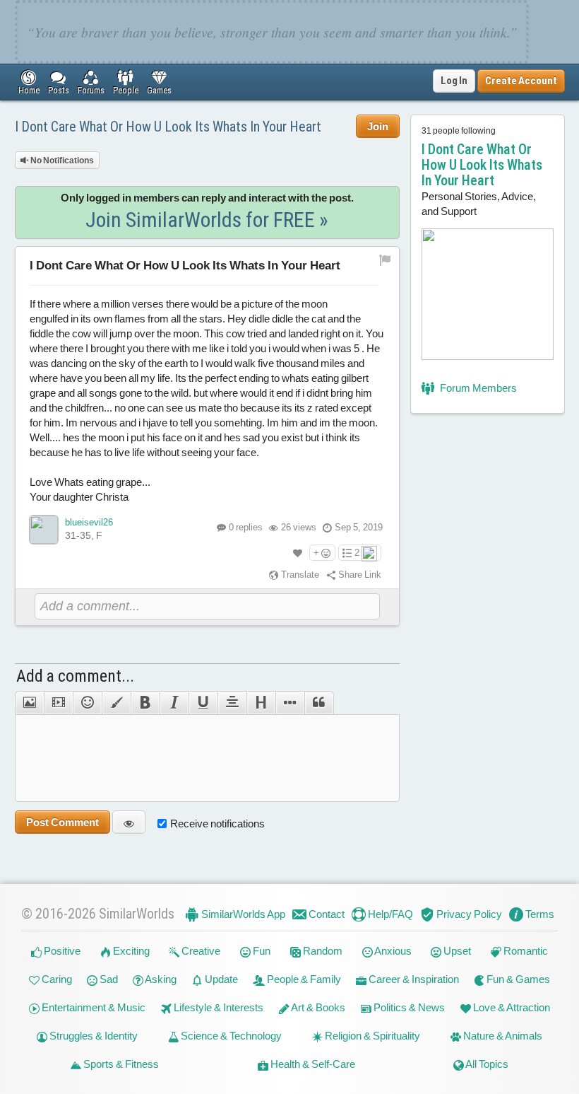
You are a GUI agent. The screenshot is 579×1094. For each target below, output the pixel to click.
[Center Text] (231, 703)
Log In (454, 80)
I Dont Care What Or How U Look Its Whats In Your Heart (168, 126)
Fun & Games (517, 979)
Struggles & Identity (92, 1036)
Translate (299, 574)
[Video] (58, 703)
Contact (325, 914)
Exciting (130, 951)
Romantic (524, 951)
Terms (538, 914)
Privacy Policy (468, 914)
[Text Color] (116, 703)
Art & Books (317, 1007)
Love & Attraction (510, 1007)
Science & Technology (230, 1036)
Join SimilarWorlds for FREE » (206, 219)
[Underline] (203, 703)
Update (220, 979)
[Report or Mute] (385, 259)
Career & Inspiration (412, 979)
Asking (160, 979)
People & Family (303, 979)
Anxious (392, 951)
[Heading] (260, 703)
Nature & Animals (501, 1036)
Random (321, 951)
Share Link (358, 574)
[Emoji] (87, 703)
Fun (260, 951)
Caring (56, 979)
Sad (107, 979)
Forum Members (477, 388)
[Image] (29, 703)
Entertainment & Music (92, 1007)
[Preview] (128, 822)
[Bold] (145, 703)
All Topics (486, 1064)
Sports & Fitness (120, 1064)
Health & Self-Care (311, 1064)
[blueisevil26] (44, 530)
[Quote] (319, 703)
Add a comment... (75, 676)
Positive (61, 951)
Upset (456, 951)
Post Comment (62, 822)
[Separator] (289, 703)
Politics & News (408, 1007)
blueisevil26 (89, 522)
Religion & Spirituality (371, 1036)
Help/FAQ (389, 914)
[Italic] (174, 703)
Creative (199, 951)
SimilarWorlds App (242, 914)
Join (377, 126)
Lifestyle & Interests (217, 1007)
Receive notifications (217, 823)
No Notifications (61, 160)
